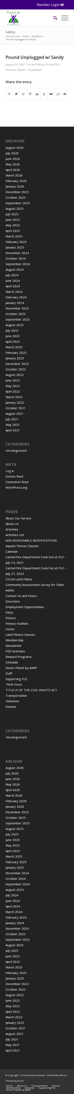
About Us (12, 524)
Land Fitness (38, 64)
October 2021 (16, 408)
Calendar (12, 551)
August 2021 (15, 413)
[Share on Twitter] (16, 94)
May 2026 (13, 164)
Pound (51, 64)
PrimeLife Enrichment (33, 1075)
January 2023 (15, 358)
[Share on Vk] (51, 94)
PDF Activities (15, 651)
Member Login (48, 4)
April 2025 (13, 231)
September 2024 (18, 264)
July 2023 (12, 330)
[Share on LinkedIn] (37, 94)
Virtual (21, 70)
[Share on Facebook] (9, 94)
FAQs (9, 612)
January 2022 (15, 402)
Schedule (12, 662)
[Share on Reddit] (57, 94)
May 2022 (13, 386)
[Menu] (62, 18)
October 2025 (16, 197)
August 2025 (15, 208)
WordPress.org (16, 487)
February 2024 (16, 297)
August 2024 (15, 269)
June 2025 (13, 220)
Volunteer (12, 701)
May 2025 (13, 225)
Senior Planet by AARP (21, 668)
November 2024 (17, 253)
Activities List (15, 535)
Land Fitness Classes (20, 634)
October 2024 (16, 258)
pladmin (37, 70)
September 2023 (18, 319)
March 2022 (14, 397)
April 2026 (13, 170)
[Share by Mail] (64, 94)
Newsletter (14, 646)
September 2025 (18, 203)
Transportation (16, 695)
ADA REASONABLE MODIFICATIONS (31, 540)
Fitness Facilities (17, 623)
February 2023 (16, 353)
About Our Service (18, 518)
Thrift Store (14, 684)
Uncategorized (16, 450)
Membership (14, 640)
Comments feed (17, 482)
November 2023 (17, 308)
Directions (13, 601)
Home (10, 629)
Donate (11, 707)
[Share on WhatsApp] (23, 94)
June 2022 (13, 380)
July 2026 (12, 153)
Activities (12, 529)
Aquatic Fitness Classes (22, 546)
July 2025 (12, 214)
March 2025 (14, 236)
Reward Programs (19, 657)
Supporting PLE (16, 679)
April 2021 (13, 430)
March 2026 (14, 175)
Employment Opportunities (25, 607)
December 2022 (17, 364)
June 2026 (13, 159)
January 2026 (15, 186)
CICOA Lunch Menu (19, 579)
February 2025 (16, 242)
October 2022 (16, 369)
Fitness (11, 618)
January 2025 (15, 247)
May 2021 (13, 425)
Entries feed (14, 476)
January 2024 (15, 303)
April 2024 (13, 286)
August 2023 (15, 325)
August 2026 (15, 147)
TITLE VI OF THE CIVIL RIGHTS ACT (31, 690)
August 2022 (15, 375)
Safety (10, 32)
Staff (9, 673)
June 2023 (13, 336)
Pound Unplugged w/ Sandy (35, 57)
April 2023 (13, 341)
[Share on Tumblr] (44, 94)
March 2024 (14, 292)
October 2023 (16, 314)
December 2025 (17, 192)
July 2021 (12, 419)
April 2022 (13, 391)
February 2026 (16, 181)
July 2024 (12, 275)
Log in (10, 471)
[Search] (53, 18)
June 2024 (13, 280)
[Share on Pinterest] (30, 94)
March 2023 (14, 347)
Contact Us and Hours (21, 596)
